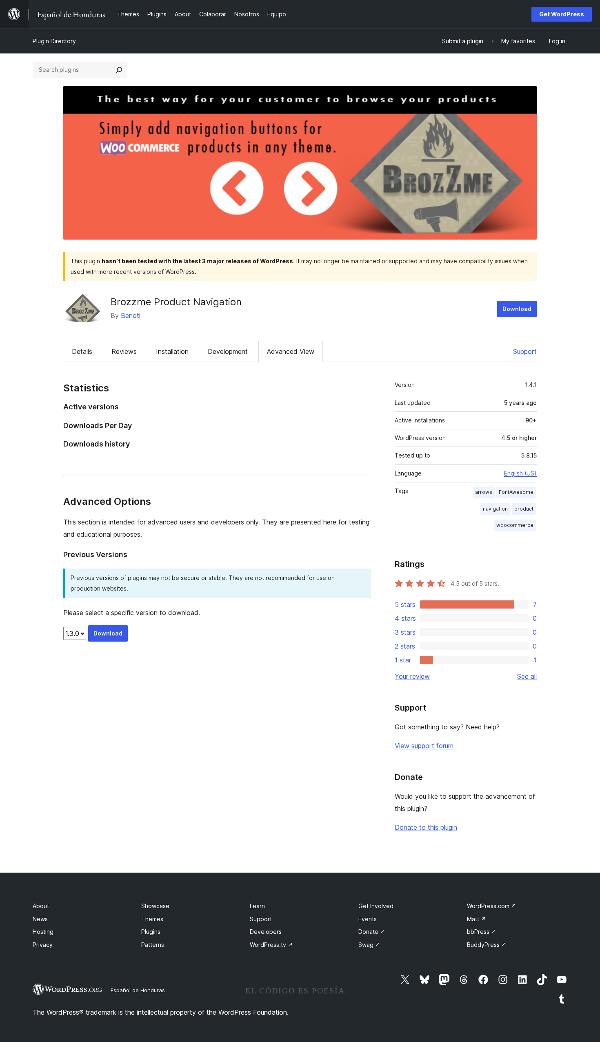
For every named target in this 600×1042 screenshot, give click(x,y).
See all (527, 676)
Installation (172, 351)
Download (516, 308)
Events (367, 918)
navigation (495, 509)
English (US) (520, 473)
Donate (371, 931)
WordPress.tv (271, 944)
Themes (152, 918)
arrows (483, 492)
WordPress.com (491, 905)
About (41, 905)
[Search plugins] (119, 70)
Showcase (155, 905)
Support (525, 351)
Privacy (43, 944)
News (40, 918)
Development (228, 351)
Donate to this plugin (426, 827)
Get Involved (375, 905)
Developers (266, 931)
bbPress (481, 931)
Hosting (43, 931)
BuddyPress (487, 944)
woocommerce (514, 525)
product (523, 509)
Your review (412, 676)
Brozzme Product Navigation (176, 302)
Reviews (124, 351)
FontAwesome (516, 492)
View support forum (424, 746)
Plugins (150, 931)
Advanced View (290, 351)
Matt (476, 918)
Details (82, 351)
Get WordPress (561, 14)
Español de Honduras (138, 990)
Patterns (152, 944)
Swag (369, 944)
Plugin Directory (54, 41)
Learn (257, 905)
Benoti (130, 315)
